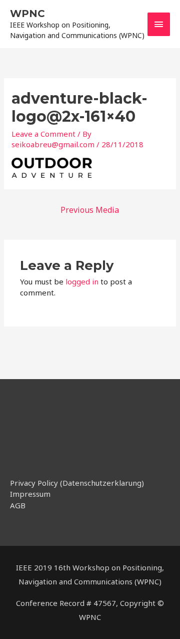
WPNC (27, 14)
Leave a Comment (44, 134)
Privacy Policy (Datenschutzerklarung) (77, 483)
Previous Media (89, 209)
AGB (18, 505)
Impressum (30, 494)
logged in (82, 281)
